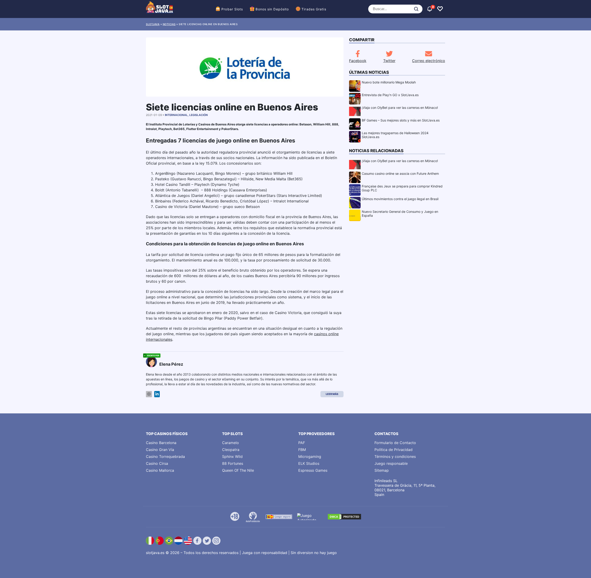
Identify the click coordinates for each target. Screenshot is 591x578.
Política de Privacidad (393, 449)
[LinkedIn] (157, 394)
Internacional (176, 115)
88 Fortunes (232, 463)
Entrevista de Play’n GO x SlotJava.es (390, 95)
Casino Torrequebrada (165, 456)
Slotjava (153, 24)
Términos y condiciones (395, 456)
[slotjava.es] (160, 9)
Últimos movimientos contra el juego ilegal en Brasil (400, 199)
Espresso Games (312, 470)
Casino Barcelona (161, 442)
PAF (301, 442)
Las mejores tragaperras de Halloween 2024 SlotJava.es (395, 135)
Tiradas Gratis (314, 9)
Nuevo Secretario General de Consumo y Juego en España (400, 213)
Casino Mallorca (160, 470)
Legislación (198, 115)
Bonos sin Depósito (272, 9)
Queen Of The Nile (238, 470)
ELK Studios (308, 463)
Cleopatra (230, 449)
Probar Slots (232, 9)
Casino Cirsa (157, 463)
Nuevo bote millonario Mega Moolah (389, 82)
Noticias (169, 24)
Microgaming (309, 456)
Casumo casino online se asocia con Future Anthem (400, 173)
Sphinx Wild (232, 456)
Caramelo (230, 442)
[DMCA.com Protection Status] (344, 516)
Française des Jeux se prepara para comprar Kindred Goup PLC (402, 188)
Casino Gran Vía (160, 449)
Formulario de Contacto (395, 442)
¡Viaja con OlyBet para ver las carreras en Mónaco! (400, 108)
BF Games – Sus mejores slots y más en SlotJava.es (401, 120)
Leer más (332, 394)
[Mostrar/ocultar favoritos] (440, 9)
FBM (302, 449)
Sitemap (381, 470)
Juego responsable (391, 463)
